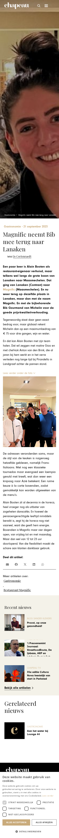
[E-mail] (7, 564)
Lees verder (47, 795)
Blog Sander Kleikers (39, 618)
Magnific (9, 289)
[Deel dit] (16, 564)
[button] (39, 5)
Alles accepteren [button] (16, 822)
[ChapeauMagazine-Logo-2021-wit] (18, 770)
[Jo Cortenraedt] (19, 256)
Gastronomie (12, 581)
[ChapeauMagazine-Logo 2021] (16, 5)
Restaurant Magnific (17, 590)
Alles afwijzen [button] (44, 822)
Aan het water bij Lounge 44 (37, 732)
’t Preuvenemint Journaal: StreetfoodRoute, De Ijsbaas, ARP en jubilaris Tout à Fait (39, 650)
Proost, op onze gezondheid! (36, 624)
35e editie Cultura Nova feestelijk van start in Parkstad (38, 675)
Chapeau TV (34, 668)
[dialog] (29, 805)
